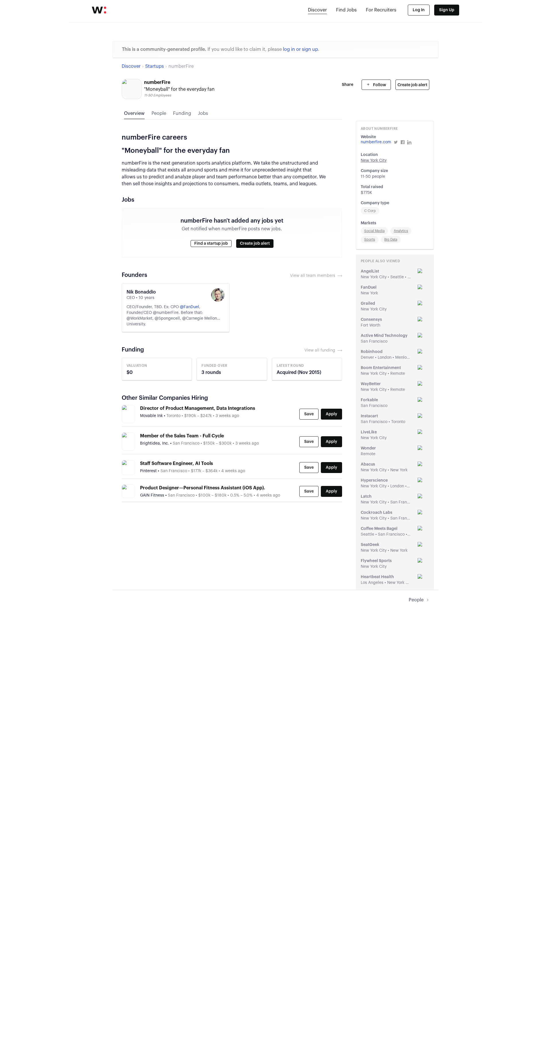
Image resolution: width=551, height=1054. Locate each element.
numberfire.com (376, 142)
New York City (374, 161)
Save (309, 414)
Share (347, 85)
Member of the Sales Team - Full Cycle (182, 436)
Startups (154, 66)
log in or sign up (300, 49)
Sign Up (446, 10)
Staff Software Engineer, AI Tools (176, 463)
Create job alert (412, 85)
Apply (331, 414)
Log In (419, 10)
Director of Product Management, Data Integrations (197, 408)
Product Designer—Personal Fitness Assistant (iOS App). (202, 488)
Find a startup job (211, 244)
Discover (317, 10)
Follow (379, 85)
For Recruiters (381, 10)
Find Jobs (346, 10)
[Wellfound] (99, 10)
